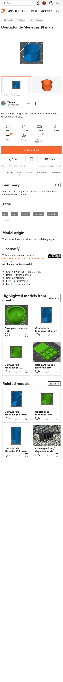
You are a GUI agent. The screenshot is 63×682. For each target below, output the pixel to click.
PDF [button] (57, 185)
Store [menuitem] (25, 10)
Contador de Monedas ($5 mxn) (46, 329)
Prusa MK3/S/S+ (39, 141)
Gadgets (22, 20)
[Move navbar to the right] (60, 10)
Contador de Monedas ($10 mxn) (13, 366)
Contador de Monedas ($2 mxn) (16, 450)
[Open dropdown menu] (59, 27)
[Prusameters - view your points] (44, 3)
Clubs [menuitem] (34, 10)
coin (5, 214)
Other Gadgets (37, 20)
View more (54, 298)
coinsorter (39, 214)
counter (25, 214)
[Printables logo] (3, 10)
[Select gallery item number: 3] (49, 443)
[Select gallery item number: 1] (44, 443)
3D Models (8, 20)
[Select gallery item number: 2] (46, 443)
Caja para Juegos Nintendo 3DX (45, 366)
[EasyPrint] (38, 3)
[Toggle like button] (6, 335)
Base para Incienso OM (16, 329)
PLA (7, 140)
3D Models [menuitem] (13, 10)
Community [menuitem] (46, 10)
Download (33, 150)
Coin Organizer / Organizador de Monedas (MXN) (45, 450)
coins (14, 214)
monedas (52, 214)
